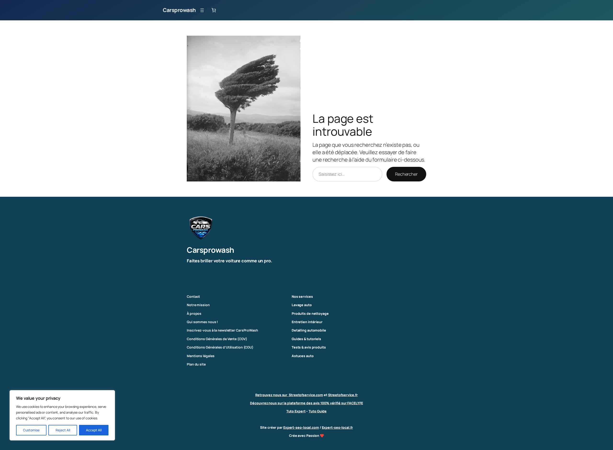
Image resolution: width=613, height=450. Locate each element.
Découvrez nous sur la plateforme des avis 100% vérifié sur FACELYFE (306, 403)
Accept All (94, 430)
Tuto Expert (296, 411)
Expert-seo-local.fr (337, 427)
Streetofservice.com (306, 395)
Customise (31, 430)
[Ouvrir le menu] (202, 10)
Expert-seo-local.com (301, 427)
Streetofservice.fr (343, 395)
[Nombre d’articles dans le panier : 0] (213, 10)
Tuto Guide (318, 411)
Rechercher (406, 174)
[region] (62, 415)
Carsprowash (179, 10)
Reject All (63, 430)
